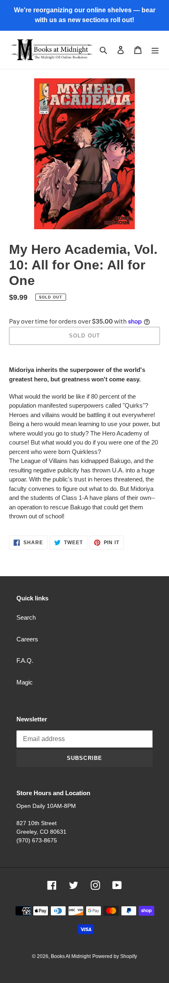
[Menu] (155, 50)
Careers (27, 639)
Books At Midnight (71, 956)
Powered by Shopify (114, 956)
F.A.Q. (24, 660)
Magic (24, 682)
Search (26, 617)
